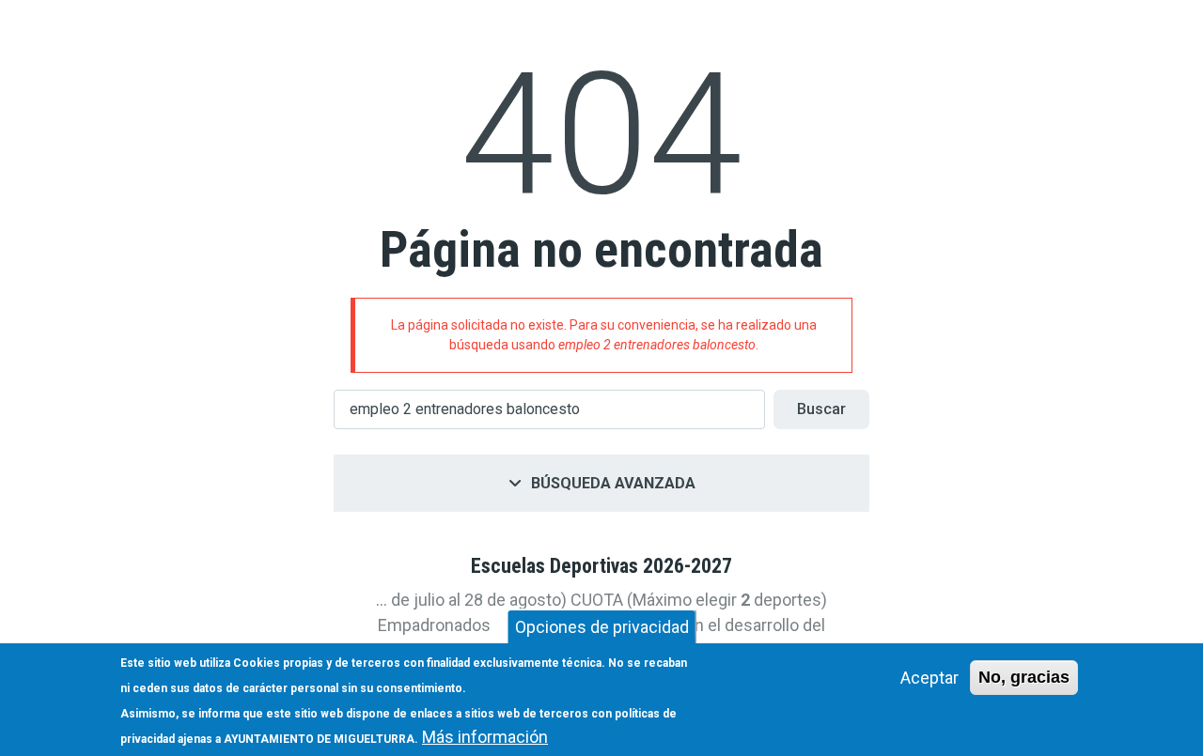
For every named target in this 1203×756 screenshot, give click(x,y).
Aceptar (929, 677)
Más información (485, 737)
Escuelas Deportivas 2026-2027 (601, 566)
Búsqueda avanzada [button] (613, 483)
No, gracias (1024, 677)
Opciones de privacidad (602, 627)
